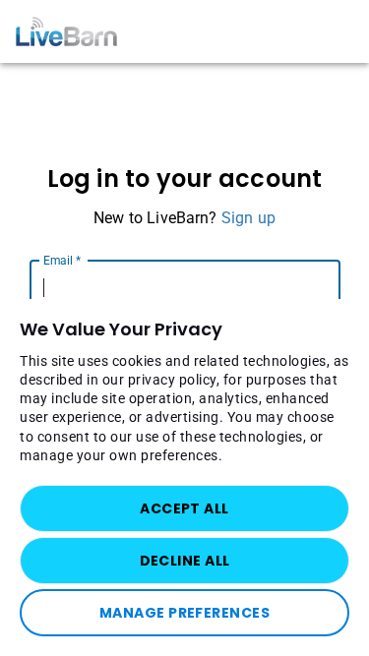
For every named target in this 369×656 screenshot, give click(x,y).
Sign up (248, 218)
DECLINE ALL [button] (185, 560)
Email (62, 260)
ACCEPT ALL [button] (184, 508)
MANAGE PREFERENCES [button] (184, 613)
